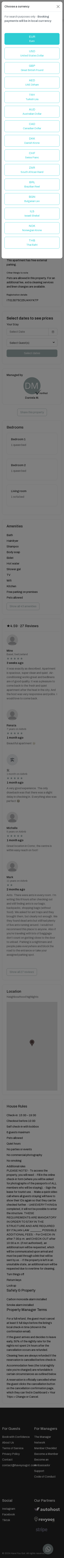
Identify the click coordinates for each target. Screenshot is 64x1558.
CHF (32, 155)
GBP (32, 68)
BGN (32, 199)
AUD (32, 111)
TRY (32, 97)
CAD (32, 126)
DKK (32, 140)
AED (32, 82)
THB (32, 242)
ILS (32, 213)
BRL (32, 184)
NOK (32, 228)
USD (32, 53)
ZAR (32, 169)
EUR (32, 38)
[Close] (58, 6)
